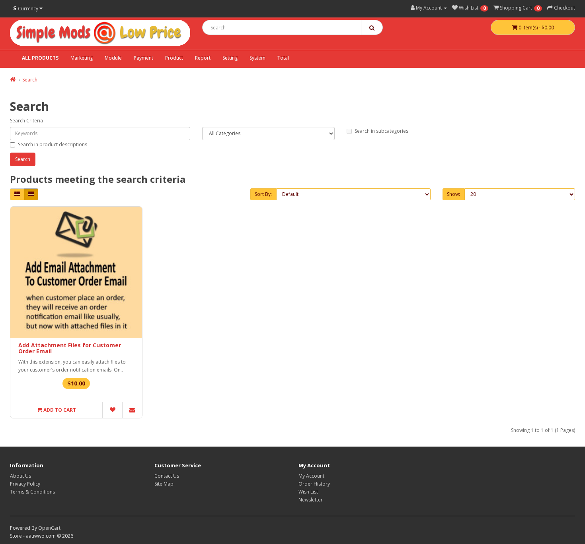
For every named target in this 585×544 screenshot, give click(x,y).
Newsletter (310, 499)
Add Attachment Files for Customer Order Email (69, 348)
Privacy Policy (25, 483)
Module (113, 57)
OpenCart (49, 528)
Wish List (308, 491)
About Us (20, 475)
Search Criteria (26, 120)
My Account (311, 475)
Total (283, 57)
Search (29, 79)
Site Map (164, 483)
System (257, 57)
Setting (230, 57)
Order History (314, 483)
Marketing (81, 57)
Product (174, 57)
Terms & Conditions (32, 491)
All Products (40, 57)
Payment (143, 57)
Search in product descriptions (52, 144)
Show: (453, 194)
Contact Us (166, 475)
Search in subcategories (381, 131)
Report (203, 57)
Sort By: (263, 194)
